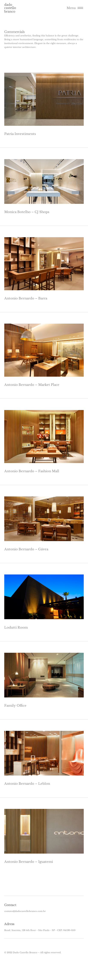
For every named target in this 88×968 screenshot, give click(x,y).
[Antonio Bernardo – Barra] (44, 263)
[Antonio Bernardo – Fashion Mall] (44, 436)
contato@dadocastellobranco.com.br (25, 911)
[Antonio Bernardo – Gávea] (44, 518)
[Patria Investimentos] (44, 99)
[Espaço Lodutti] (44, 596)
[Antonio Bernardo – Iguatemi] (44, 831)
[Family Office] (44, 675)
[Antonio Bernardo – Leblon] (44, 753)
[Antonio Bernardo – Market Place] (44, 350)
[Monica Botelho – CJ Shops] (44, 181)
